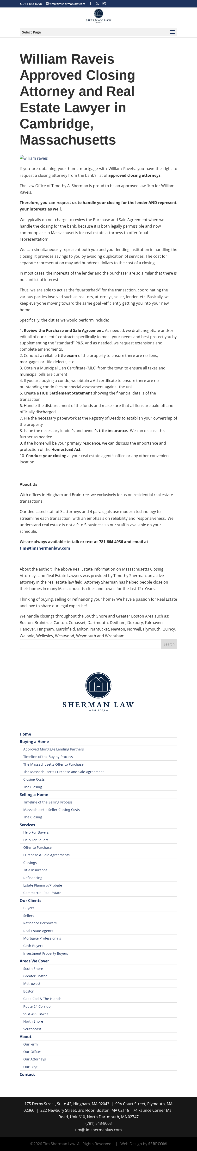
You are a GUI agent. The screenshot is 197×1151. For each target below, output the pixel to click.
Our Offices (32, 1051)
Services (27, 825)
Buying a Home (34, 741)
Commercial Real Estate (42, 892)
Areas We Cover (34, 961)
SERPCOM (157, 1143)
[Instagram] (104, 3)
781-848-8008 (32, 4)
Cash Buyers (33, 945)
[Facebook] (90, 3)
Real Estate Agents (38, 930)
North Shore (33, 1021)
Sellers (28, 915)
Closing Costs (34, 779)
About (25, 1036)
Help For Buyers (36, 832)
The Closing (32, 787)
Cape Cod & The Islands (42, 998)
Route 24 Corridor (37, 1006)
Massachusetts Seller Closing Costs (51, 809)
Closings (30, 862)
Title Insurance (35, 870)
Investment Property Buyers (45, 953)
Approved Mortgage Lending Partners (53, 749)
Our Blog (30, 1067)
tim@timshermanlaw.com (98, 1129)
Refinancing (32, 877)
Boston (28, 991)
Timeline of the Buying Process (48, 756)
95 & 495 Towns (35, 1014)
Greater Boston (35, 976)
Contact (27, 1074)
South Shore (33, 968)
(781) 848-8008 (99, 1123)
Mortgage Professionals (42, 938)
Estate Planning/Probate (42, 885)
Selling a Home (34, 794)
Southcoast (32, 1029)
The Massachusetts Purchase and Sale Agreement (63, 772)
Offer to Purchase (37, 847)
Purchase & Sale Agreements (46, 855)
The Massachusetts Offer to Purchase (53, 764)
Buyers (28, 908)
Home (25, 734)
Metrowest (31, 983)
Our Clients (30, 900)
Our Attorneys (34, 1059)
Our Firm (30, 1044)
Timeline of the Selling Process (48, 802)
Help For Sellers (36, 840)
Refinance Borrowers (40, 923)
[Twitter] (97, 3)
